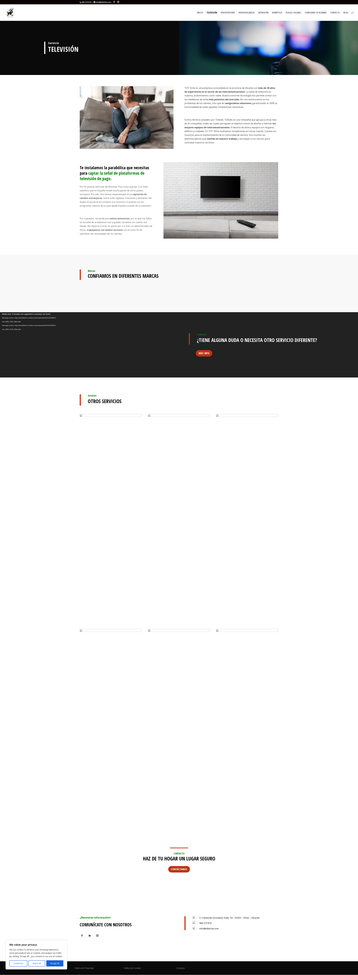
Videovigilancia (247, 13)
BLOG (345, 13)
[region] (36, 954)
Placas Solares (293, 13)
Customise (18, 963)
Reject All (37, 963)
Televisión (212, 13)
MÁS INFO (204, 353)
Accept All (54, 963)
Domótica (277, 13)
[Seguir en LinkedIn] (89, 935)
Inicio (200, 13)
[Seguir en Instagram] (97, 935)
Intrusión (263, 13)
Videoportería (228, 13)
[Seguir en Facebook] (82, 935)
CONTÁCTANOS (179, 869)
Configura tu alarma (315, 13)
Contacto (335, 13)
